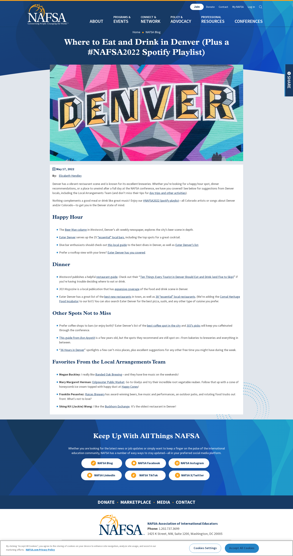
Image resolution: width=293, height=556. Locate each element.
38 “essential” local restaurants (175, 297)
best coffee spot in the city (164, 326)
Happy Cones (130, 387)
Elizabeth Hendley (70, 176)
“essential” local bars (110, 237)
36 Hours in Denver (72, 350)
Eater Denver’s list (186, 245)
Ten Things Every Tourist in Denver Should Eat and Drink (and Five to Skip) (187, 277)
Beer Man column (76, 230)
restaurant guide (107, 277)
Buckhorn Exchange (117, 406)
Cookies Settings (205, 548)
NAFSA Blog (153, 32)
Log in (251, 7)
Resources (212, 21)
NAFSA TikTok (148, 475)
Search (260, 6)
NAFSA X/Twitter (192, 475)
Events (120, 21)
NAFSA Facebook (149, 463)
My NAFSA (238, 7)
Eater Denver (67, 237)
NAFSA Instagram (192, 463)
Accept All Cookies (241, 548)
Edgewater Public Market (108, 382)
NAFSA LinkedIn (104, 475)
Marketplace (135, 502)
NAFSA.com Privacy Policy (40, 549)
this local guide (117, 245)
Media (163, 502)
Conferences (249, 21)
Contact (223, 7)
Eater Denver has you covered (126, 253)
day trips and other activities (167, 193)
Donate (210, 7)
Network (150, 21)
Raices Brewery (95, 394)
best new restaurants (117, 297)
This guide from (77, 338)
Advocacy (181, 21)
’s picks (193, 326)
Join (197, 7)
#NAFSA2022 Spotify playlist (161, 201)
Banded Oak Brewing (108, 374)
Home (136, 32)
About (96, 21)
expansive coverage (127, 289)
